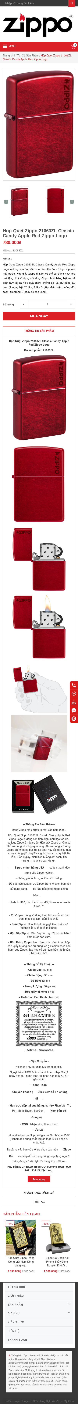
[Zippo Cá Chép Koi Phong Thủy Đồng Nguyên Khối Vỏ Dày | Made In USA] (57, 1239)
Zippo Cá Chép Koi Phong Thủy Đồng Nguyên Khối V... (57, 1261)
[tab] (39, 330)
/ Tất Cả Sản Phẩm (27, 55)
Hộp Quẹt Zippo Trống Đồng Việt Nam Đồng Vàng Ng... (21, 1261)
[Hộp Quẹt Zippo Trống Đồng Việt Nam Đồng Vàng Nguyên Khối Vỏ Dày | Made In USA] (21, 1239)
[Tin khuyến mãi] (74, 693)
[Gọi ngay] (74, 685)
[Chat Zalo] (74, 719)
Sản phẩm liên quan (21, 1213)
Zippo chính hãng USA (29, 867)
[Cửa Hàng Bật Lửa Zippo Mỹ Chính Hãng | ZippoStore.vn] (39, 25)
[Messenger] (74, 710)
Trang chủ (9, 55)
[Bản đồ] (74, 702)
